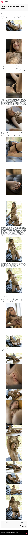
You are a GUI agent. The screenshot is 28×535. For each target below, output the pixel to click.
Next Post (22, 522)
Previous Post (6, 522)
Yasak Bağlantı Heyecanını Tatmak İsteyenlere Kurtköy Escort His (21, 525)
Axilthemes (17, 532)
